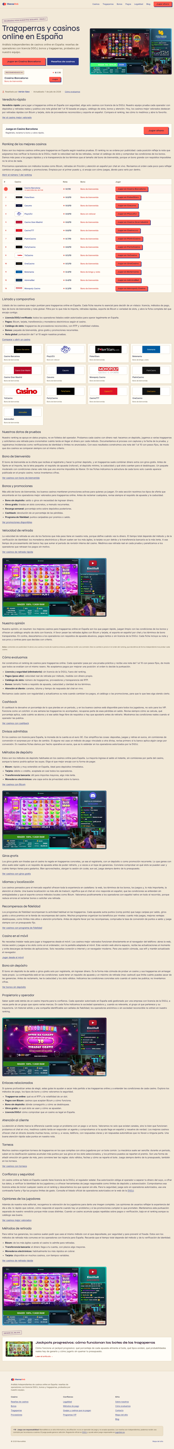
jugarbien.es (120, 1432)
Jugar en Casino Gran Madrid (133, 222)
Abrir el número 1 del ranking (17, 174)
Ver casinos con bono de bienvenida (21, 477)
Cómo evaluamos (72, 92)
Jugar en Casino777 (128, 230)
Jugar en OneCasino (128, 263)
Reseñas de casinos (63, 61)
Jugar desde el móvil (13, 957)
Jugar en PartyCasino (129, 247)
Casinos (95, 4)
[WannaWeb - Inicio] (12, 4)
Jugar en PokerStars (128, 197)
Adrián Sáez (24, 92)
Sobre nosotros (122, 1401)
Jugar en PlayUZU (127, 214)
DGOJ (131, 1190)
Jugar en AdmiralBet (128, 280)
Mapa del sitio (121, 1415)
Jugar (55, 79)
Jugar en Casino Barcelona (24, 61)
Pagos (128, 4)
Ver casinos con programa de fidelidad (22, 927)
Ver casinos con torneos (14, 1166)
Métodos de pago (71, 1406)
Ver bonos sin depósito (14, 987)
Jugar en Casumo (127, 205)
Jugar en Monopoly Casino (131, 288)
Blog (148, 4)
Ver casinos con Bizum (13, 784)
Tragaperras (108, 4)
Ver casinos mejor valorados (16, 1220)
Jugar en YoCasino (127, 255)
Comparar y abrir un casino (16, 339)
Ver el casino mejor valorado (17, 117)
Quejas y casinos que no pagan (77, 1410)
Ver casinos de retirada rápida (17, 551)
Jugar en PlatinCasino (129, 239)
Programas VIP (69, 1415)
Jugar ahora (162, 4)
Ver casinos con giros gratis (16, 873)
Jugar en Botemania (128, 272)
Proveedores (16, 1415)
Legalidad (138, 4)
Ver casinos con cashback (15, 723)
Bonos (119, 4)
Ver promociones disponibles (17, 522)
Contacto (119, 1410)
